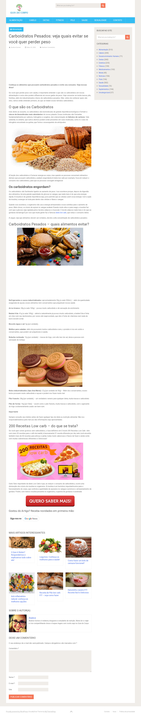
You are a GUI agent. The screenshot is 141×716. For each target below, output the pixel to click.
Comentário (14, 648)
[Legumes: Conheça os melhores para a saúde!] (50, 545)
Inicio (114, 711)
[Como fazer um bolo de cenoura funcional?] (78, 547)
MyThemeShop (50, 711)
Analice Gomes (16, 47)
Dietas (46, 20)
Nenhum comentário (48, 47)
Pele (72, 20)
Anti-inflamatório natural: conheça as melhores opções (19, 599)
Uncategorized (104, 92)
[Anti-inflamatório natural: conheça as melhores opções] (22, 582)
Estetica (102, 63)
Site (10, 690)
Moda (101, 73)
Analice (32, 618)
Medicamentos (104, 69)
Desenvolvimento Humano (109, 56)
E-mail (12, 683)
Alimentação (15, 20)
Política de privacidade (127, 711)
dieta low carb (61, 213)
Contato (117, 20)
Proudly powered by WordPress (17, 711)
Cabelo (32, 20)
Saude (85, 20)
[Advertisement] (50, 66)
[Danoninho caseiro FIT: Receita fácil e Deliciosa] (78, 579)
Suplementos (104, 89)
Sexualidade (100, 20)
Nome (12, 677)
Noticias (102, 76)
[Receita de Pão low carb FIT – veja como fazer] (50, 581)
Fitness (60, 20)
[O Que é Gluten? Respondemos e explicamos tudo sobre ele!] (22, 543)
